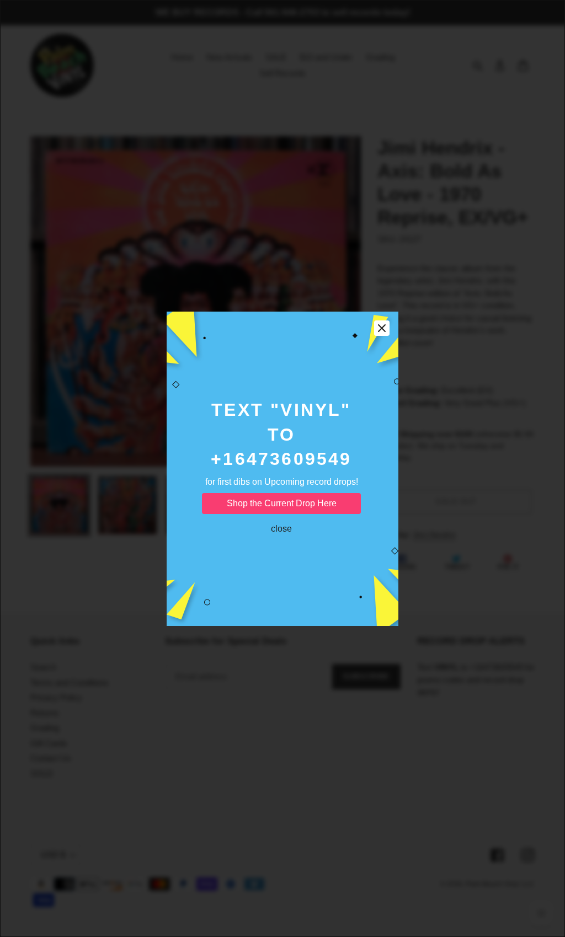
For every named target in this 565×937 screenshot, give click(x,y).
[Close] (382, 328)
